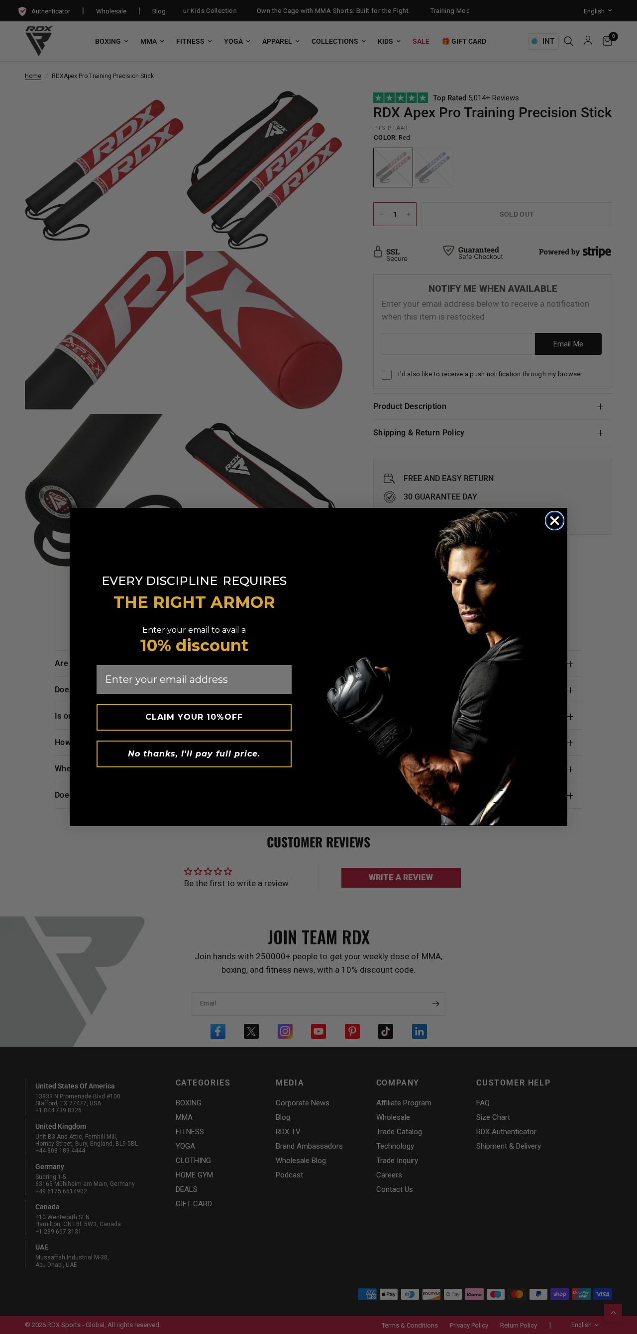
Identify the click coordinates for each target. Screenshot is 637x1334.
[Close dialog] (554, 520)
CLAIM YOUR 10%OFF (194, 717)
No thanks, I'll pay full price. (194, 753)
